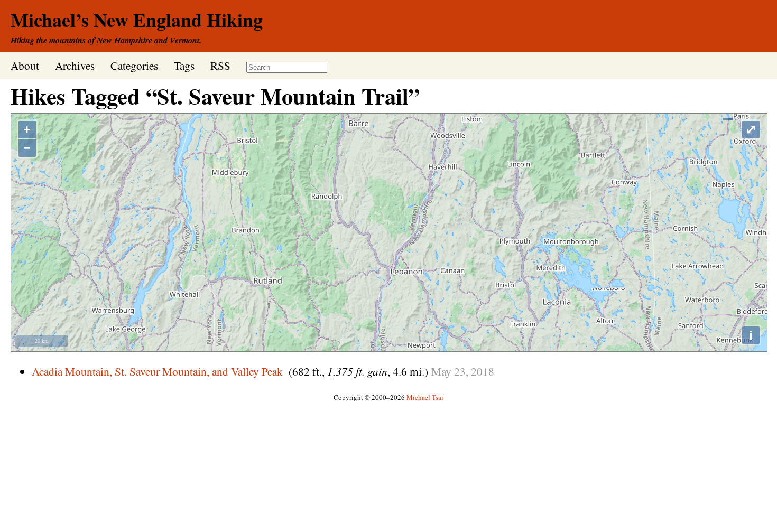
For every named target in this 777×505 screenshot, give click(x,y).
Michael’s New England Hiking (137, 19)
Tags (184, 65)
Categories (134, 65)
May (441, 371)
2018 (482, 371)
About (25, 65)
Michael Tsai (424, 397)
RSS (220, 65)
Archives (75, 65)
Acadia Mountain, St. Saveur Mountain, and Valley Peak (157, 371)
